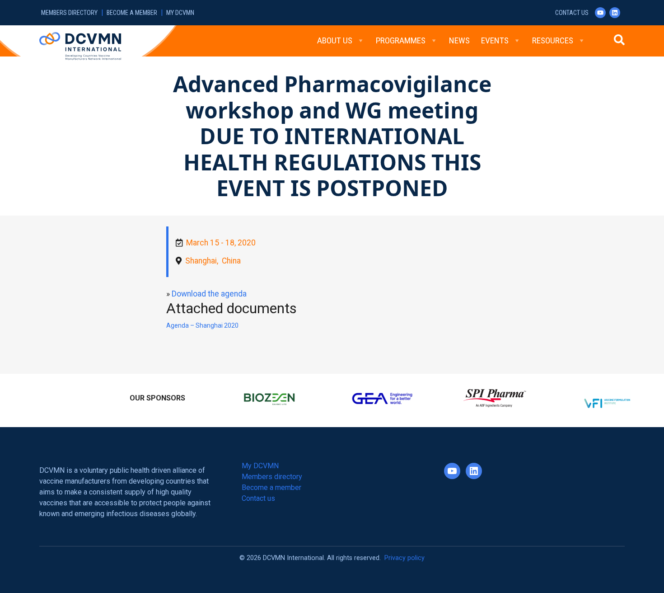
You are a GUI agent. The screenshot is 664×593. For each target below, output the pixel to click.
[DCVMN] (80, 45)
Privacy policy (404, 554)
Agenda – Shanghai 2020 (202, 325)
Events (495, 40)
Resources (552, 40)
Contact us (572, 13)
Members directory (69, 13)
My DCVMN (180, 13)
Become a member (132, 13)
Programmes (401, 40)
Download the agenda (209, 293)
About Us (334, 40)
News (459, 40)
